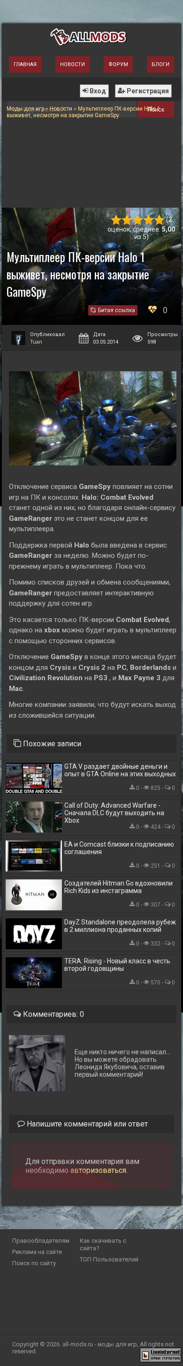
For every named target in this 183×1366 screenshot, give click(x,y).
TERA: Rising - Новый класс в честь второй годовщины (117, 964)
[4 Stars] (148, 220)
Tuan (36, 342)
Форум (118, 64)
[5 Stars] (159, 220)
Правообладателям (40, 1240)
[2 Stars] (127, 220)
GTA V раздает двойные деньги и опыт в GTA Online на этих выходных (120, 770)
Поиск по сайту (34, 1263)
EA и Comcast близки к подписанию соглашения (119, 848)
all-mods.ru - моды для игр (99, 1344)
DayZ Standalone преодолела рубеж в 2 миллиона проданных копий (120, 925)
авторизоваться (98, 1170)
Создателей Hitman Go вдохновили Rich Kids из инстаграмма (118, 886)
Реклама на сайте (37, 1251)
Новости (72, 64)
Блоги (160, 64)
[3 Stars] (137, 220)
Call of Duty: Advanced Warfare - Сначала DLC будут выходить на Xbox (114, 813)
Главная (25, 64)
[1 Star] (116, 220)
